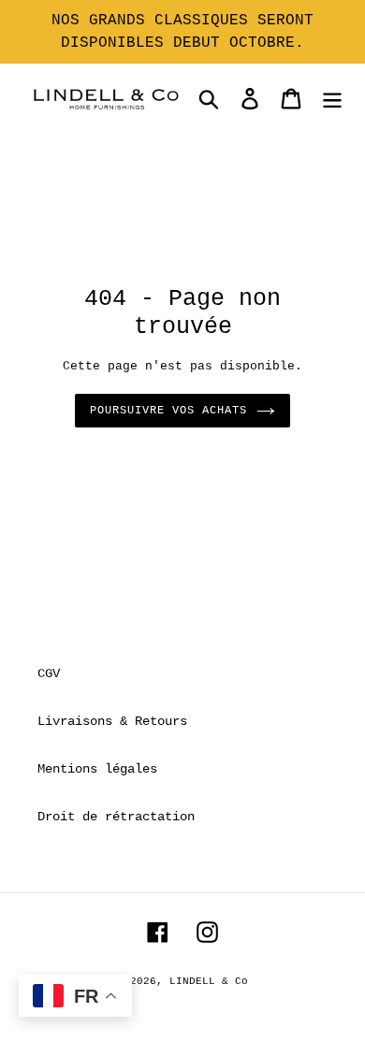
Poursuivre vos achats (168, 410)
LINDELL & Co (208, 981)
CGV (48, 673)
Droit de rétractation (116, 816)
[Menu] (332, 99)
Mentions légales (97, 768)
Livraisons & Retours (112, 721)
